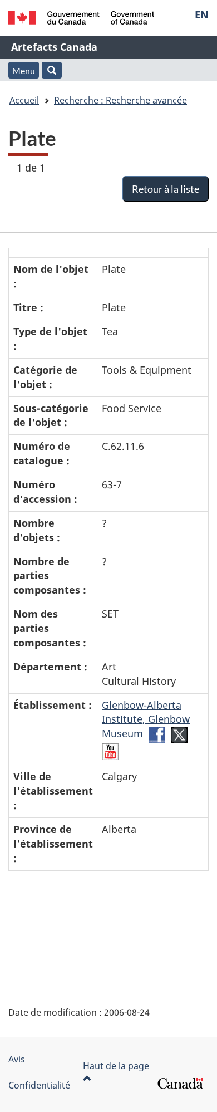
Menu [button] (23, 70)
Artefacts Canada (54, 46)
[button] (52, 70)
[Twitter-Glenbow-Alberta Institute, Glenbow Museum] (179, 734)
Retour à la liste (165, 189)
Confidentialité (39, 1085)
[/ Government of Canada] (81, 18)
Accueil (24, 100)
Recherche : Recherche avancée (120, 100)
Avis (16, 1059)
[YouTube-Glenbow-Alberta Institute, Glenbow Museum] (110, 750)
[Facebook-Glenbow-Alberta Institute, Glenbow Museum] (157, 734)
